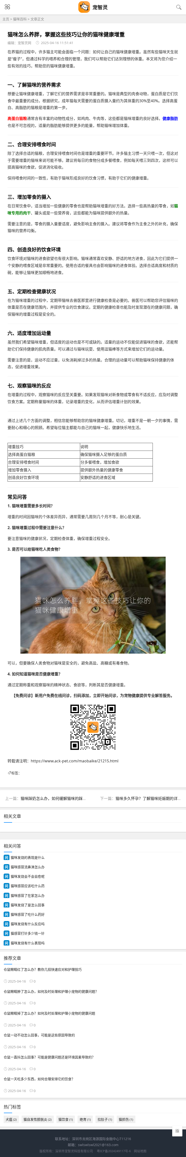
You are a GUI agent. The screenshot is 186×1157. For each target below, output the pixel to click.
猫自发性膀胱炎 (37, 1119)
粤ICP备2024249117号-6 (114, 1151)
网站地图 (140, 1151)
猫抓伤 (126, 1119)
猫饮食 (65, 1119)
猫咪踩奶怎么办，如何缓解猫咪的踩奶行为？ (59, 798)
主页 (5, 19)
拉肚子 (105, 1119)
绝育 (85, 1119)
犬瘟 (11, 1119)
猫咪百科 (20, 19)
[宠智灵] (84, 11)
